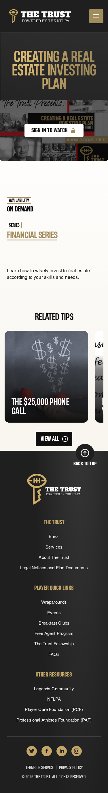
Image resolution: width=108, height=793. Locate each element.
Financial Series (32, 235)
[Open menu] (96, 16)
